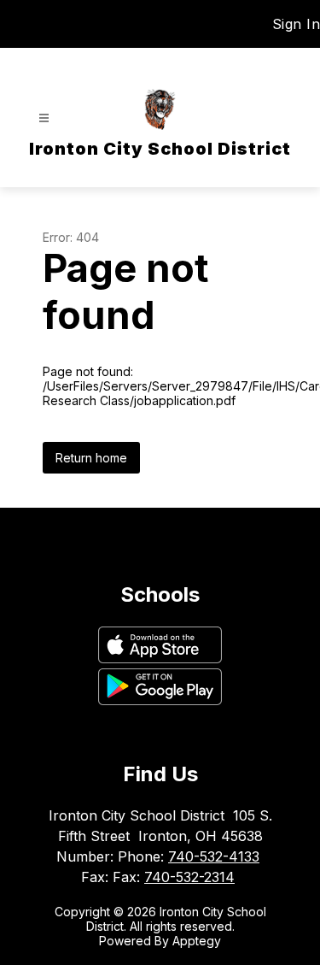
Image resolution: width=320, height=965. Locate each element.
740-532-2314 (189, 877)
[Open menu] (44, 118)
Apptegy (196, 940)
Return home (91, 457)
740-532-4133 (213, 856)
